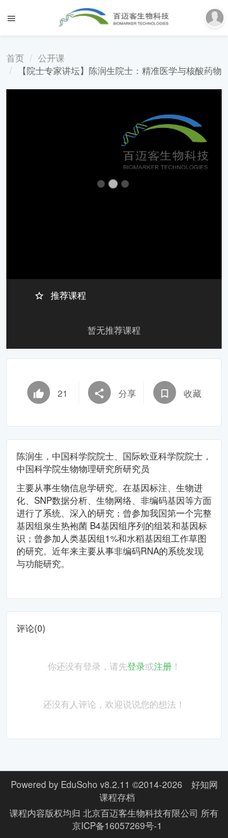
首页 (15, 57)
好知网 (204, 784)
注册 (163, 666)
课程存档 (117, 797)
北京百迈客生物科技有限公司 (142, 812)
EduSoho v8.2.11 (95, 784)
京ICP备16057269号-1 (117, 825)
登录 (136, 666)
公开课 (51, 57)
